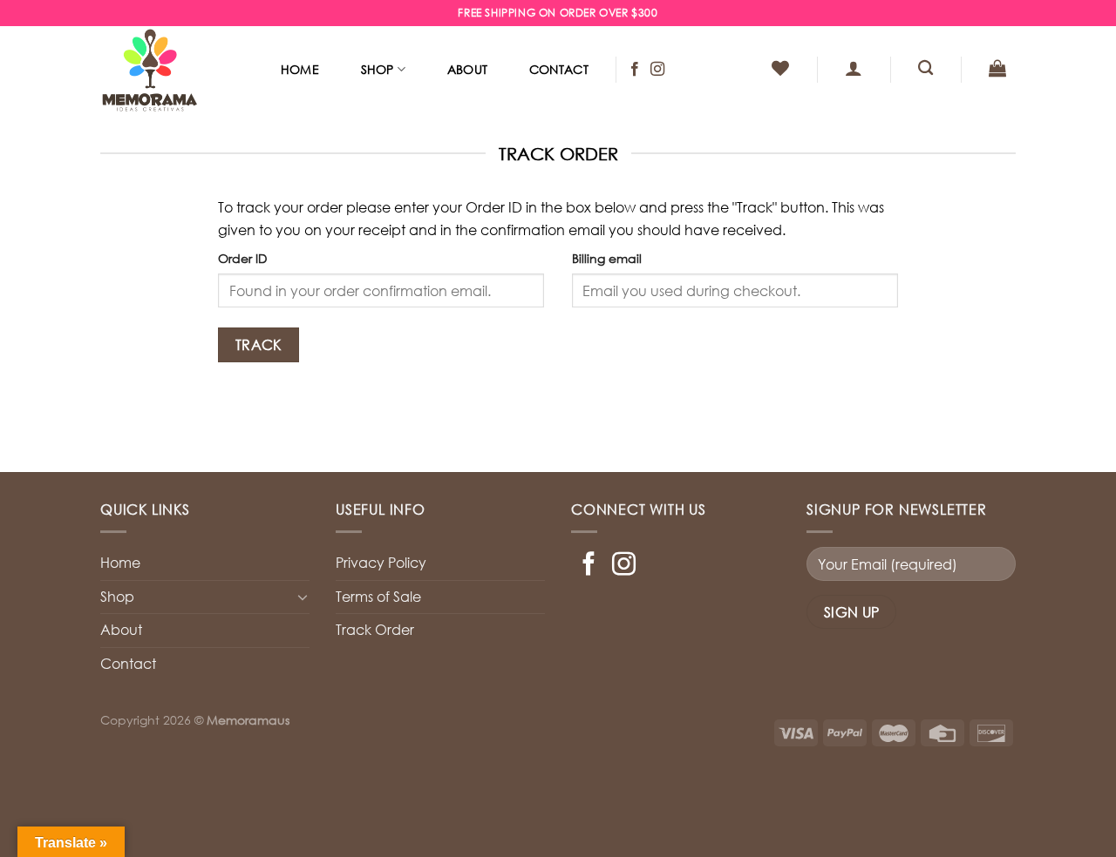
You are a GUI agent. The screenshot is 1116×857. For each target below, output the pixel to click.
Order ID (242, 258)
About (467, 69)
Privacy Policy (381, 562)
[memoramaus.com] (172, 69)
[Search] (925, 68)
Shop (377, 69)
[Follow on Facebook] (635, 70)
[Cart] (997, 67)
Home (300, 69)
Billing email (607, 258)
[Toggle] (303, 596)
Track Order (375, 629)
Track (258, 344)
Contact (559, 69)
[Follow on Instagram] (657, 70)
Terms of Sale (378, 596)
